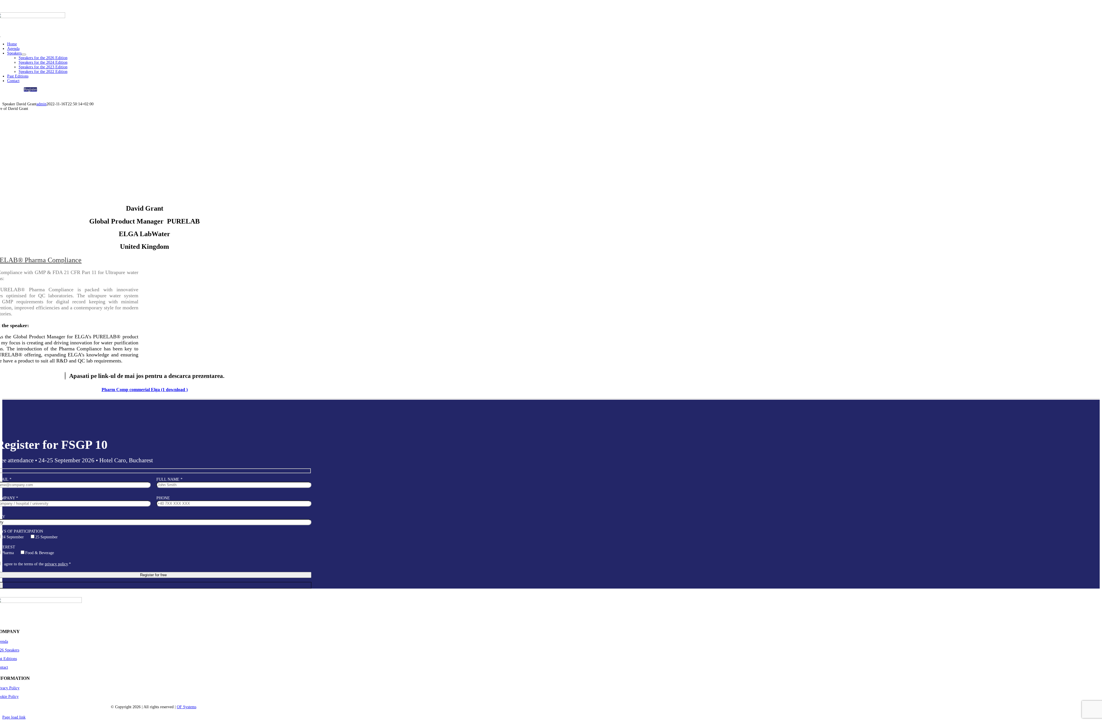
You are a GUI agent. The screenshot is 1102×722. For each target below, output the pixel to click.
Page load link (14, 717)
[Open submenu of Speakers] (24, 54)
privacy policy (56, 564)
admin (41, 104)
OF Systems (186, 707)
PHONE (163, 498)
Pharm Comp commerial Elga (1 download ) (145, 389)
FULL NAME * (169, 479)
